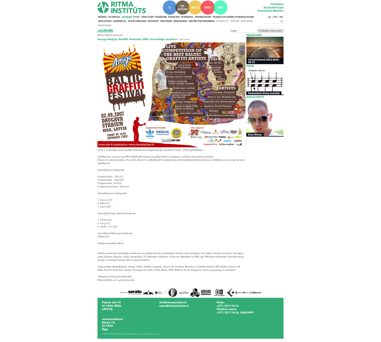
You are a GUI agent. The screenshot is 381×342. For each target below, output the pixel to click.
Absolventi (104, 21)
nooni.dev (155, 334)
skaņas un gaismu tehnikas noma (233, 17)
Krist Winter (255, 134)
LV (269, 17)
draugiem (247, 21)
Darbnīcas (119, 21)
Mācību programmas (202, 21)
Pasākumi (161, 17)
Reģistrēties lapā (274, 7)
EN (275, 17)
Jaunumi (126, 17)
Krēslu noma (225, 316)
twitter (234, 21)
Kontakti (153, 21)
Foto (136, 17)
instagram (104, 25)
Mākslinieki (180, 21)
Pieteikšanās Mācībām (270, 10)
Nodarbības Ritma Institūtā (264, 93)
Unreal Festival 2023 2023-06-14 (263, 61)
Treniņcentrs (203, 17)
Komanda (187, 17)
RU (281, 17)
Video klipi (147, 17)
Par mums (166, 21)
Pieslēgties (277, 4)
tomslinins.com (135, 334)
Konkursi (173, 17)
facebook (222, 21)
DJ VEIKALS (114, 17)
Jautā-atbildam (136, 21)
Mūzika (102, 17)
